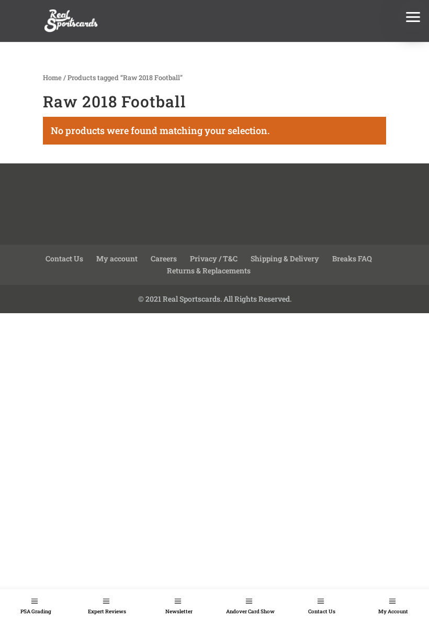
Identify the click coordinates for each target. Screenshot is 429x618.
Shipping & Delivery (285, 258)
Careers (164, 258)
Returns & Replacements (209, 270)
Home (52, 77)
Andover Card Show (250, 611)
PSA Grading (35, 611)
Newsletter (179, 611)
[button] (413, 15)
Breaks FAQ (352, 258)
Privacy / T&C (214, 258)
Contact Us (321, 611)
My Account (393, 611)
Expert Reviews (107, 611)
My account (117, 258)
